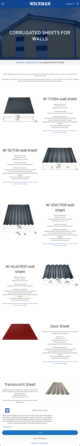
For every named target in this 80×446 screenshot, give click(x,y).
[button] (70, 4)
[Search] (77, 4)
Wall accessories (64, 130)
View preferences (40, 438)
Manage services (7, 426)
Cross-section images (61, 132)
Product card (56, 130)
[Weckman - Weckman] (40, 3)
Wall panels (32, 62)
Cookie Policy (34, 443)
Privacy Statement (43, 443)
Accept (40, 433)
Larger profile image (47, 130)
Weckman (20, 62)
